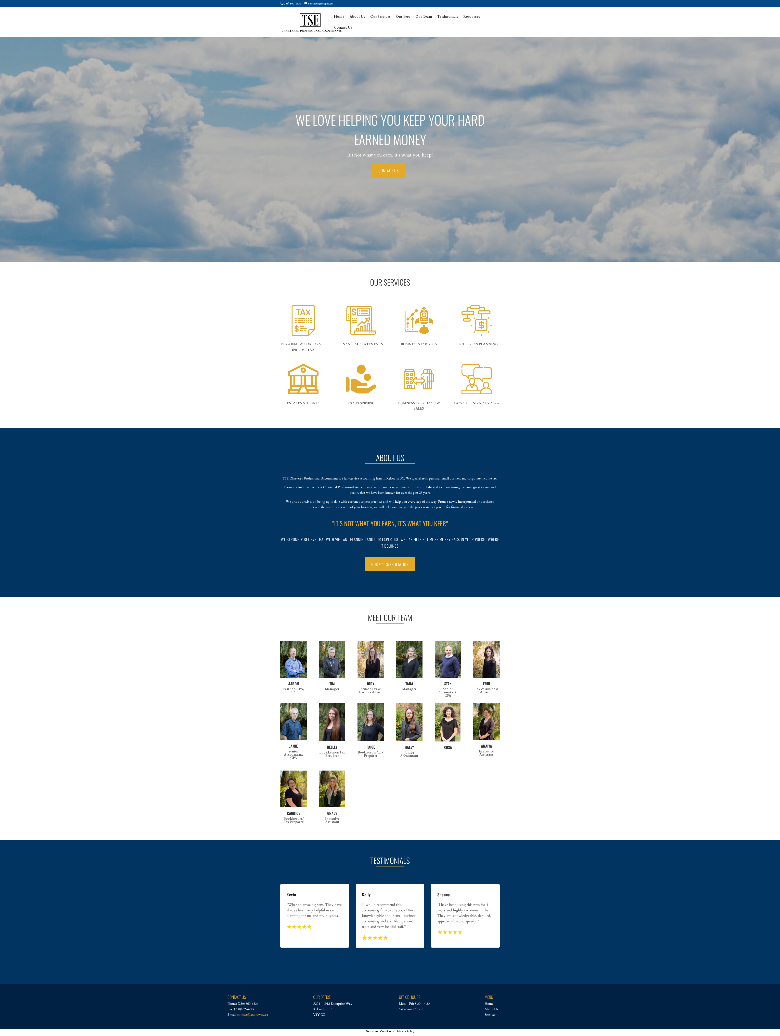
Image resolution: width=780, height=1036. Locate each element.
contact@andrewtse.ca (252, 1014)
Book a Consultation (390, 564)
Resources (471, 17)
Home (339, 17)
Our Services (380, 17)
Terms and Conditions (380, 1031)
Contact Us (343, 28)
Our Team (423, 17)
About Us (357, 17)
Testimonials (447, 17)
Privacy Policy (405, 1031)
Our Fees (403, 17)
